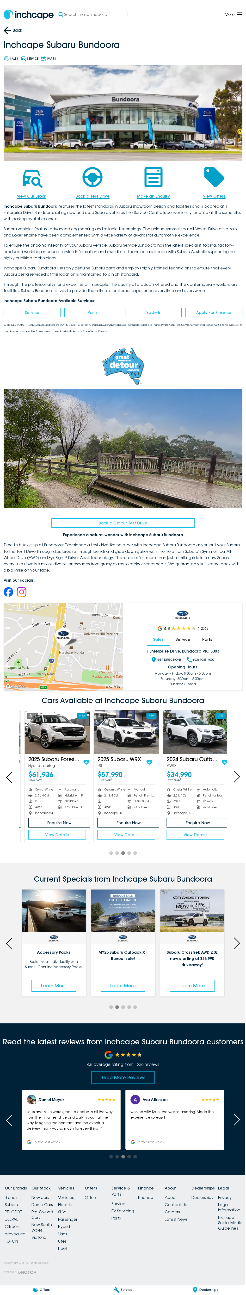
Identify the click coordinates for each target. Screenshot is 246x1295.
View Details (53, 830)
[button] (70, 1115)
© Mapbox (111, 684)
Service (31, 311)
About (188, 1192)
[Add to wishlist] (82, 758)
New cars (43, 1192)
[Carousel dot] (109, 849)
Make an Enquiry (151, 194)
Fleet (68, 1243)
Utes (68, 1236)
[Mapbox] (16, 683)
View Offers (211, 194)
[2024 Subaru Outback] (189, 728)
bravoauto (15, 1229)
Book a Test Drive (91, 194)
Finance (160, 1192)
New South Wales (44, 1222)
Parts (91, 311)
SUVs (68, 1207)
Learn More (53, 981)
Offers (99, 1192)
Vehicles (71, 1192)
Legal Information (16, 1271)
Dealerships (222, 1192)
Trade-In (151, 311)
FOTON (11, 1236)
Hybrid (70, 1221)
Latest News (193, 1214)
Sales (155, 636)
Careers (189, 1207)
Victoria (41, 1232)
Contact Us (193, 1199)
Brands (11, 1192)
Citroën (12, 1221)
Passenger (73, 1214)
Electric (71, 1199)
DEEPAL (11, 1214)
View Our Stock (31, 194)
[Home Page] (29, 14)
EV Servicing (134, 1206)
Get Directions (167, 656)
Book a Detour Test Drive (121, 519)
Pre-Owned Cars (45, 1210)
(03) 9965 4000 (201, 656)
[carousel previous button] (9, 773)
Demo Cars (44, 1199)
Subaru (11, 1199)
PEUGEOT (13, 1207)
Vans (68, 1229)
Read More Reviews (121, 1073)
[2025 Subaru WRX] (121, 728)
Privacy (11, 1261)
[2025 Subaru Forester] (53, 728)
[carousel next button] (232, 773)
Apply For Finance (210, 311)
